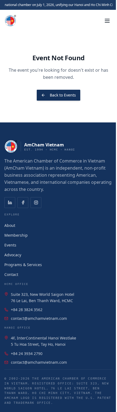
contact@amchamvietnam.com (39, 318)
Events (10, 245)
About (9, 225)
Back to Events (63, 95)
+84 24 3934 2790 (26, 353)
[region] (58, 5)
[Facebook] (22, 202)
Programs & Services (23, 264)
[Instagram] (35, 202)
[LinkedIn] (9, 202)
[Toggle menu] (107, 20)
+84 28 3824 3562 (26, 309)
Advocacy (12, 254)
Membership (16, 235)
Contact (11, 274)
